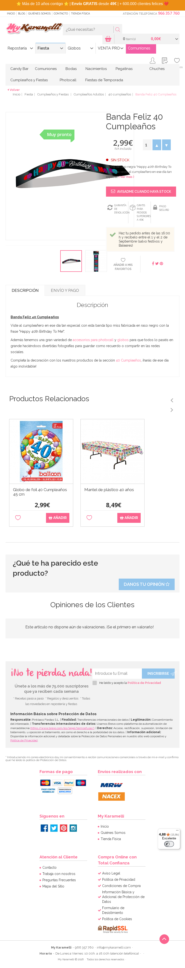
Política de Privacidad (144, 683)
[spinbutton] (147, 144)
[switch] (169, 844)
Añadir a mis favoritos (123, 267)
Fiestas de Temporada (104, 80)
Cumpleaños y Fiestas (29, 80)
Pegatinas (124, 69)
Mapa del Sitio (53, 886)
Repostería (17, 48)
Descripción (25, 290)
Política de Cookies (117, 919)
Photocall (68, 80)
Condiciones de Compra (121, 886)
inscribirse (158, 673)
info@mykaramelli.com (114, 947)
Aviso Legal (111, 873)
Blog (21, 13)
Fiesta (43, 48)
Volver (15, 90)
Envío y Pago (65, 290)
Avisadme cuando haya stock (143, 192)
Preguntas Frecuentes (59, 880)
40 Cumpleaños (128, 360)
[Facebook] (44, 828)
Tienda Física (80, 13)
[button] (156, 144)
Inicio (11, 13)
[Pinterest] (63, 828)
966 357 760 (168, 13)
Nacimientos (96, 69)
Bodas (71, 69)
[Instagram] (73, 828)
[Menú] (177, 831)
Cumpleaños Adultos (89, 94)
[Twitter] (54, 828)
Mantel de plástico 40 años (109, 489)
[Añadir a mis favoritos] (18, 518)
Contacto (61, 13)
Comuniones (139, 48)
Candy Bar (19, 69)
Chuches (157, 69)
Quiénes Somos (39, 13)
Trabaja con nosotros (58, 874)
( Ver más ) (126, 177)
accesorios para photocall (93, 340)
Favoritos (177, 67)
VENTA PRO (109, 48)
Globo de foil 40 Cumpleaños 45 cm (40, 492)
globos (123, 340)
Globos (74, 48)
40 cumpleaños (119, 94)
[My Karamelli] (34, 29)
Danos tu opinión (144, 584)
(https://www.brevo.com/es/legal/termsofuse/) (62, 728)
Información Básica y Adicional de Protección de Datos (123, 897)
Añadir (59, 518)
